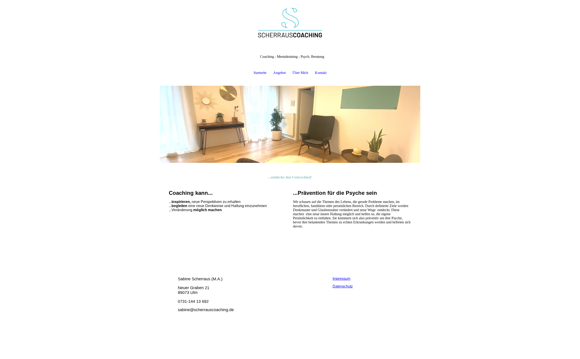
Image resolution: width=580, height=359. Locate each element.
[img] (290, 22)
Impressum (341, 279)
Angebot (279, 73)
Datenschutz (343, 286)
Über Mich (300, 73)
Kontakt (320, 73)
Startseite (260, 73)
